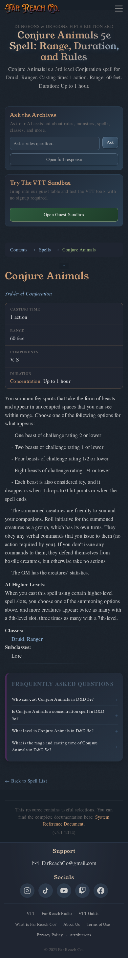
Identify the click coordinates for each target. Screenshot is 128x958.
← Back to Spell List (26, 781)
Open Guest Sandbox (64, 214)
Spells (45, 249)
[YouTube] (64, 890)
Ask (110, 142)
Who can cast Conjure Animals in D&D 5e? (53, 699)
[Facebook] (101, 890)
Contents (19, 249)
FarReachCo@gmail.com (69, 862)
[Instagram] (27, 890)
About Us (71, 924)
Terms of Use (98, 924)
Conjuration (39, 293)
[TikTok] (45, 890)
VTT (31, 913)
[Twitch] (82, 890)
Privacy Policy (50, 935)
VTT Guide (88, 913)
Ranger (35, 638)
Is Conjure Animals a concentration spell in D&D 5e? (58, 714)
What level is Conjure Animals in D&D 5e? (53, 731)
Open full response (64, 159)
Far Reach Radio (57, 913)
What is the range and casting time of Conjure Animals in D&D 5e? (55, 746)
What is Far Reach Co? (35, 924)
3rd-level (14, 293)
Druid (17, 638)
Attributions (80, 935)
